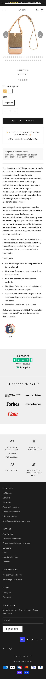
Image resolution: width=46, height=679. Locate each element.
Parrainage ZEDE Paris (12, 579)
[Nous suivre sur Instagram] (10, 648)
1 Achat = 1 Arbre (10, 516)
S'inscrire (12, 629)
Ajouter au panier (23, 121)
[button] (40, 34)
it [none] (41, 640)
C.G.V (5, 552)
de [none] (32, 640)
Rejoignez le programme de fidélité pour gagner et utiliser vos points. (21, 156)
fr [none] (22, 640)
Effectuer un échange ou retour (16, 521)
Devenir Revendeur (11, 511)
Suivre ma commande (12, 538)
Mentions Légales (10, 557)
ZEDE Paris (23, 70)
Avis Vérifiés (8, 534)
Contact (6, 562)
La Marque (7, 493)
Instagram (7, 592)
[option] (27, 639)
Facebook (7, 597)
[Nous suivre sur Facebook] (4, 648)
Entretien (7, 502)
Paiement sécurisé (11, 507)
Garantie (6, 498)
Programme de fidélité (12, 575)
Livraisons (7, 548)
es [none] (37, 640)
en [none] (27, 640)
